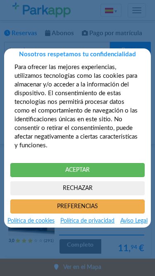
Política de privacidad (87, 221)
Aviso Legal (134, 221)
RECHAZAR (78, 188)
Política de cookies (31, 221)
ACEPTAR (77, 170)
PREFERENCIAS (77, 206)
